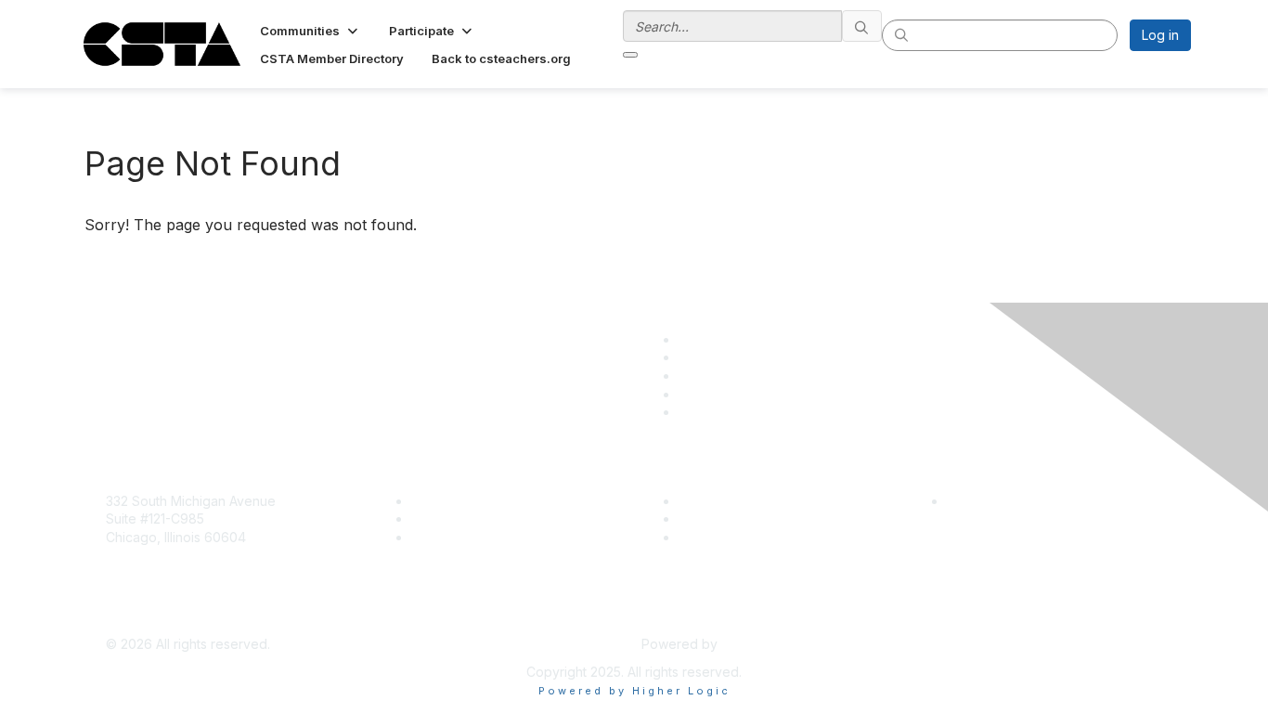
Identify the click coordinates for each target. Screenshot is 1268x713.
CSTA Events (718, 501)
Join (424, 501)
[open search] (630, 55)
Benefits (436, 518)
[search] (862, 26)
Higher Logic (760, 644)
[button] (310, 31)
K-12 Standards (724, 537)
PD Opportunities (731, 518)
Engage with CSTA (467, 537)
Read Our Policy (996, 501)
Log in (1160, 35)
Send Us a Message (167, 617)
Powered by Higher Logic (634, 690)
